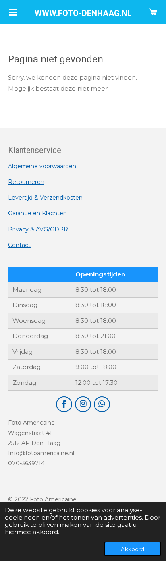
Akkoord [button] (132, 549)
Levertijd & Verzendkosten (45, 197)
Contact (19, 245)
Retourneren (26, 182)
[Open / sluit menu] (13, 12)
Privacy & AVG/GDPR (38, 229)
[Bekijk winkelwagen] (153, 12)
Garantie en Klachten (37, 213)
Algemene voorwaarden (42, 166)
